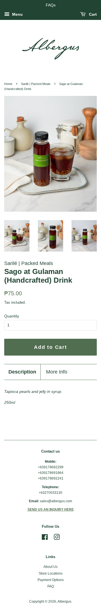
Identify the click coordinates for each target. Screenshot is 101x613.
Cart (92, 14)
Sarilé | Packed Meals (35, 84)
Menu (17, 14)
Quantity (11, 316)
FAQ (50, 586)
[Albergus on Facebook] (45, 538)
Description (22, 372)
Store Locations (51, 573)
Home (8, 84)
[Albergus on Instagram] (57, 538)
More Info (56, 372)
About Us (50, 567)
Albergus (64, 601)
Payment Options (51, 580)
